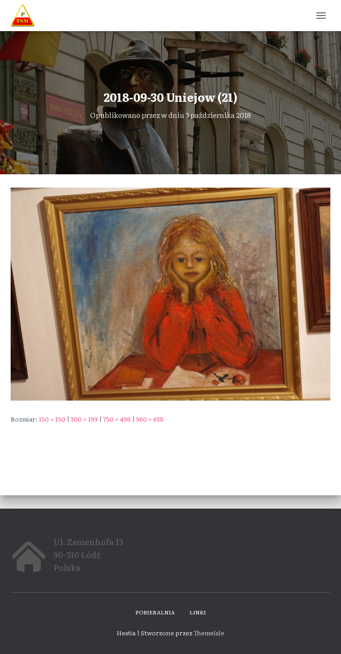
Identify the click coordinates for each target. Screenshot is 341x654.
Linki (198, 612)
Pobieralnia (155, 612)
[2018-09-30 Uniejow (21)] (170, 293)
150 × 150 (52, 418)
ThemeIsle (209, 632)
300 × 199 (84, 418)
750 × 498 (117, 418)
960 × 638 (149, 418)
